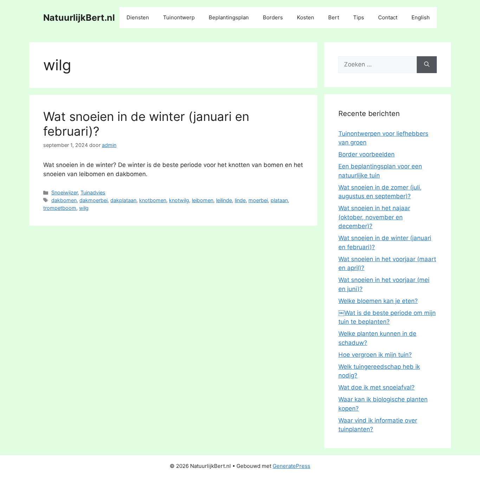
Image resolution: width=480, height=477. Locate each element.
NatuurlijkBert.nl (79, 17)
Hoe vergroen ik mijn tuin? (375, 354)
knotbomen (152, 200)
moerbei (258, 200)
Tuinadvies (92, 192)
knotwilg (179, 200)
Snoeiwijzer (64, 192)
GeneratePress (291, 466)
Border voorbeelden (366, 154)
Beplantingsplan (229, 17)
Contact (387, 17)
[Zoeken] (427, 64)
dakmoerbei (93, 200)
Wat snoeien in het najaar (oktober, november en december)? (374, 217)
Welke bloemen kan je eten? (378, 300)
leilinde (224, 200)
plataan (279, 200)
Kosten (305, 17)
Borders (273, 17)
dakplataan (123, 200)
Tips (358, 17)
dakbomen (64, 200)
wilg (84, 208)
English (420, 17)
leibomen (202, 200)
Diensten (138, 17)
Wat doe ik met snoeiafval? (376, 387)
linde (240, 200)
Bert (333, 17)
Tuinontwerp (179, 17)
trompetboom (59, 208)
